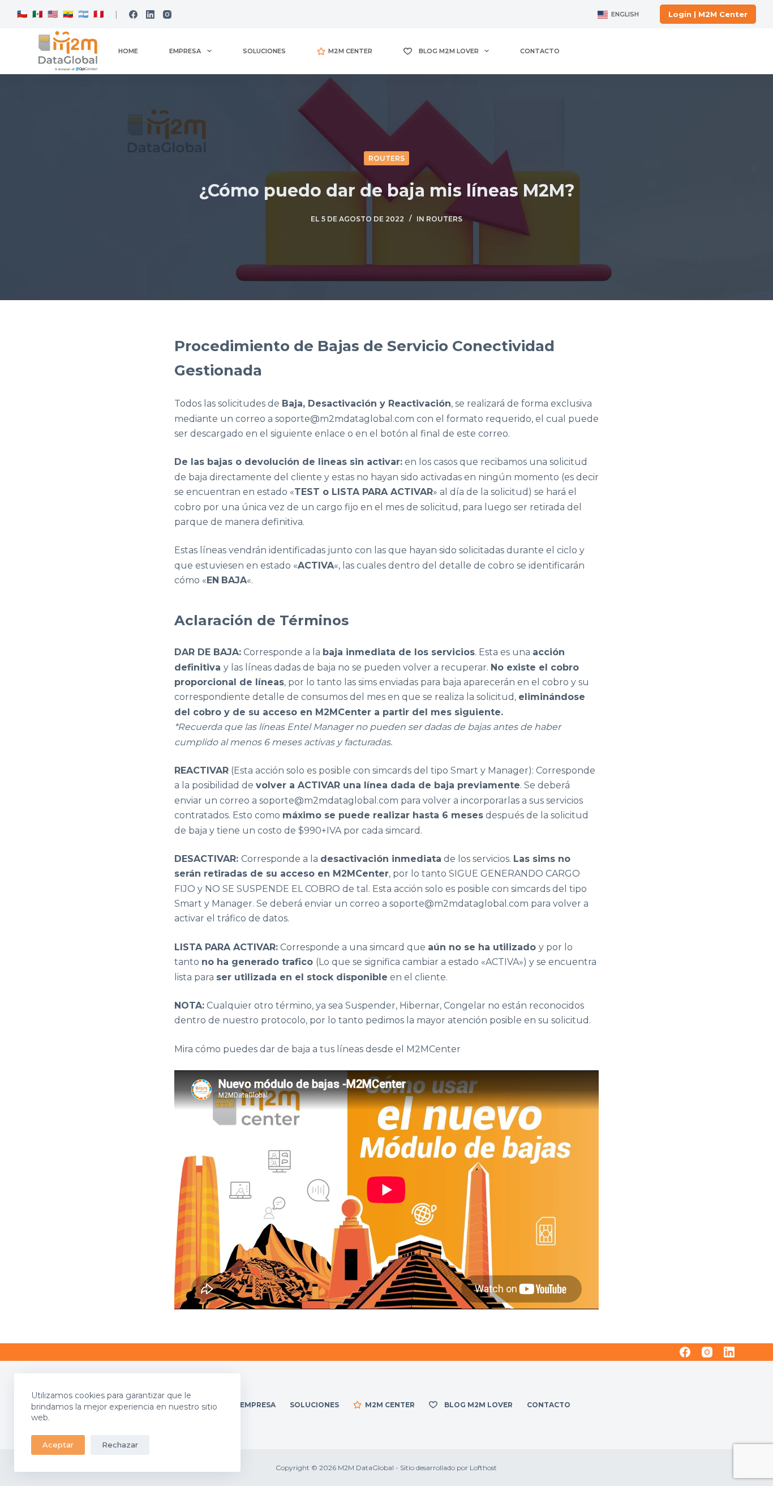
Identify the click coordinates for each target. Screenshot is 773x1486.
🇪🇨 (67, 13)
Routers (386, 158)
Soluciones (264, 51)
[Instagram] (167, 14)
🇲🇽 (37, 13)
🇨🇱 (22, 13)
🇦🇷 (82, 13)
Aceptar (58, 1444)
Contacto (540, 51)
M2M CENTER (350, 51)
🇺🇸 (53, 13)
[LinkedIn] (150, 14)
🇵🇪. (98, 13)
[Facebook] (133, 14)
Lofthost (483, 1467)
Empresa (185, 51)
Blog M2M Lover (447, 51)
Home (128, 51)
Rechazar (120, 1444)
